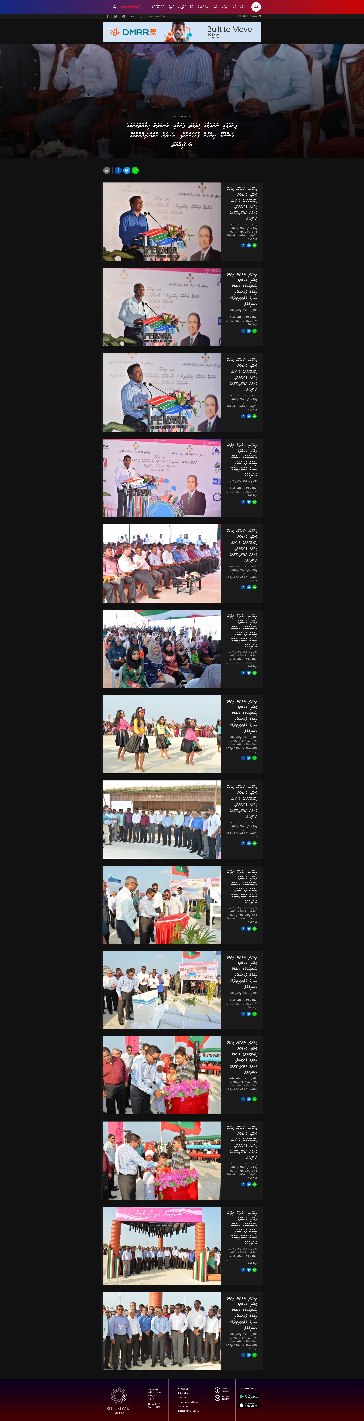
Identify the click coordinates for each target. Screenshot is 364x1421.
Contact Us (183, 1389)
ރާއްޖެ (242, 7)
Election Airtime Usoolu (188, 1411)
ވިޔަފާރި (215, 7)
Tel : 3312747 (154, 1404)
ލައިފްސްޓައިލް (203, 7)
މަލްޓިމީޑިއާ (182, 7)
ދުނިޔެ (234, 7)
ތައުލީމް (171, 7)
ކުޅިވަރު (225, 7)
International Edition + (157, 16)
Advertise (182, 1398)
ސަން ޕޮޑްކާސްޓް (158, 7)
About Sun (183, 1406)
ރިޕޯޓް (192, 7)
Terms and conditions (188, 1402)
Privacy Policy (184, 1393)
